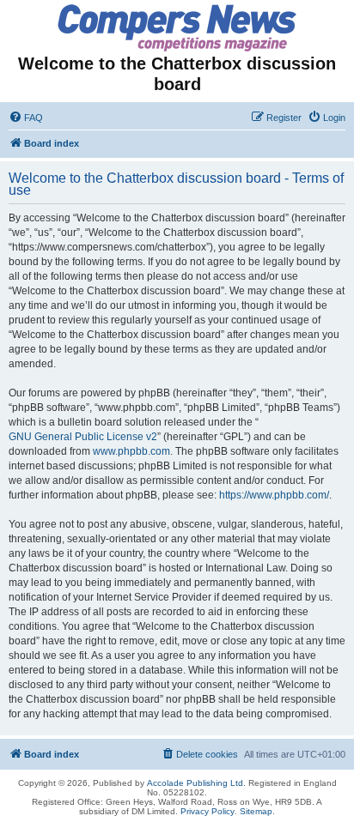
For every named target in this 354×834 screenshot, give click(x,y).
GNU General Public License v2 (83, 437)
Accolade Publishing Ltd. (196, 783)
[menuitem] (26, 117)
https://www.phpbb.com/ (274, 495)
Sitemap (256, 811)
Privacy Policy (207, 811)
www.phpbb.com (131, 451)
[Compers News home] (177, 27)
